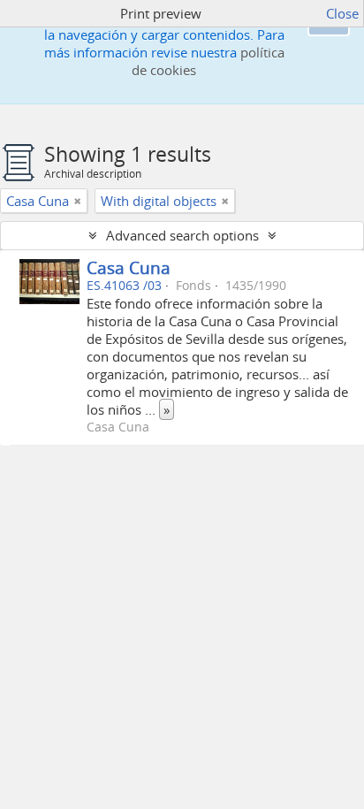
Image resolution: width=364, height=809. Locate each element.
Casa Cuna (129, 267)
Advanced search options (182, 235)
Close (342, 13)
